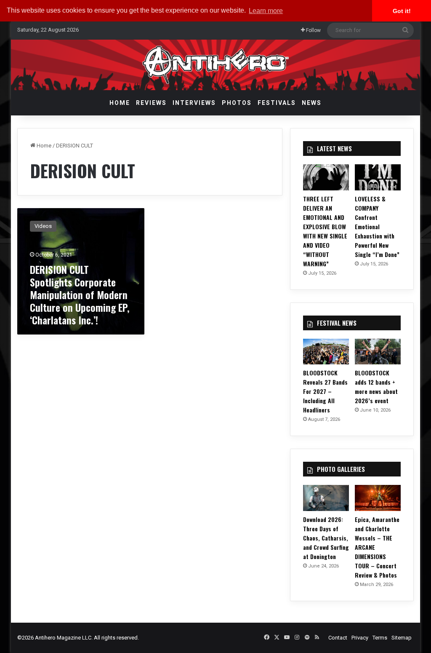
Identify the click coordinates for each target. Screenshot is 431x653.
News (312, 102)
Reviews (151, 102)
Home (119, 102)
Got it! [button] (402, 11)
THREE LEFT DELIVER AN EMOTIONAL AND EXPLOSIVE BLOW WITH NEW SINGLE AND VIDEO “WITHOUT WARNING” (325, 231)
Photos (237, 102)
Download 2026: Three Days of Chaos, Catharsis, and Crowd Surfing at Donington (326, 538)
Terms (379, 637)
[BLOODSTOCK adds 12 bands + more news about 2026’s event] (378, 352)
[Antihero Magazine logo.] (215, 65)
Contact (337, 637)
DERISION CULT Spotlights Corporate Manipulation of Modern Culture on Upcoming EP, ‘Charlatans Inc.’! (80, 294)
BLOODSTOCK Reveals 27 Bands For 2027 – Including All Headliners (325, 391)
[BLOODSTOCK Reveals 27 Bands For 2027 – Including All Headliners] (326, 352)
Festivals (277, 102)
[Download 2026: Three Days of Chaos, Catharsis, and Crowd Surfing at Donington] (326, 498)
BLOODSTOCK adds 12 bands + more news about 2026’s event (376, 386)
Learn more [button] (266, 10)
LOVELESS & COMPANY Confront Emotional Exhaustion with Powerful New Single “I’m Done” (377, 226)
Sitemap (401, 637)
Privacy (359, 637)
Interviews (194, 102)
